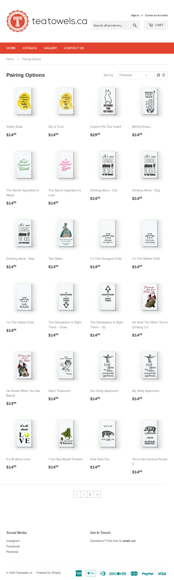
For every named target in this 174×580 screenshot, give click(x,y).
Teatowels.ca (24, 572)
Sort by (108, 75)
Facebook (13, 546)
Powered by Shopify (48, 572)
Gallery (50, 48)
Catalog (30, 48)
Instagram (13, 541)
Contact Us (74, 48)
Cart (158, 25)
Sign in (135, 15)
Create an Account (156, 15)
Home (11, 48)
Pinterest (12, 552)
